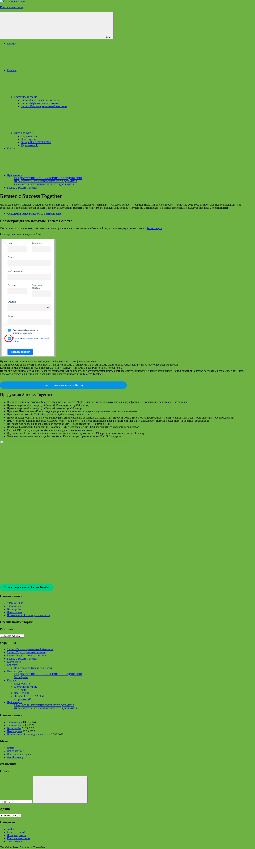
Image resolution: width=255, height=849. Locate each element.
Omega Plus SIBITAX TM (36, 142)
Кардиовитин (29, 136)
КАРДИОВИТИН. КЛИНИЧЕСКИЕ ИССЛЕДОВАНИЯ (48, 178)
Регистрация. (154, 228)
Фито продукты (23, 132)
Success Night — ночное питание (40, 103)
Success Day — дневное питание (40, 100)
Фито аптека (14, 841)
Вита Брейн (14, 609)
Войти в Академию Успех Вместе (63, 385)
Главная (11, 43)
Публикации (14, 175)
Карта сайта (14, 661)
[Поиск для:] (16, 801)
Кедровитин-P (29, 145)
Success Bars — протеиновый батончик (44, 106)
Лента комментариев (19, 754)
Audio (10, 829)
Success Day (14, 605)
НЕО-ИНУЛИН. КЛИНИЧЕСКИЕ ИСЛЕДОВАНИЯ (45, 181)
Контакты (13, 148)
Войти (11, 747)
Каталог (11, 70)
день (23, 689)
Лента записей (15, 750)
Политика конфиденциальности (33, 667)
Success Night (15, 602)
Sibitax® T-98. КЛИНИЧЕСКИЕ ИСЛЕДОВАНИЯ (44, 184)
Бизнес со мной (16, 832)
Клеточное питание (11, 7)
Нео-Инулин (28, 139)
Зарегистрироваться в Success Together (26, 587)
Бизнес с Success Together (22, 187)
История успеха (16, 835)
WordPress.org (15, 757)
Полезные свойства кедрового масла (28, 615)
